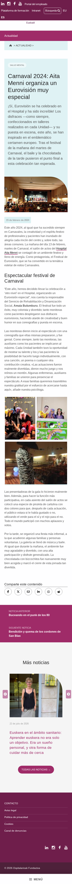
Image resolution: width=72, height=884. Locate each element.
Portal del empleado (36, 4)
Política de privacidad (16, 817)
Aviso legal (10, 810)
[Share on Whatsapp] (48, 591)
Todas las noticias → (36, 769)
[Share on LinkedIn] (38, 591)
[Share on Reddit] (58, 591)
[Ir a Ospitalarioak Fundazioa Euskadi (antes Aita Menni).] (11, 45)
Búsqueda (51, 10)
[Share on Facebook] (8, 591)
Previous (4, 694)
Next (67, 694)
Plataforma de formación (15, 10)
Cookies (8, 823)
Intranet (36, 10)
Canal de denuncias (15, 830)
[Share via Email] (28, 591)
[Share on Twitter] (18, 591)
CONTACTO (11, 803)
